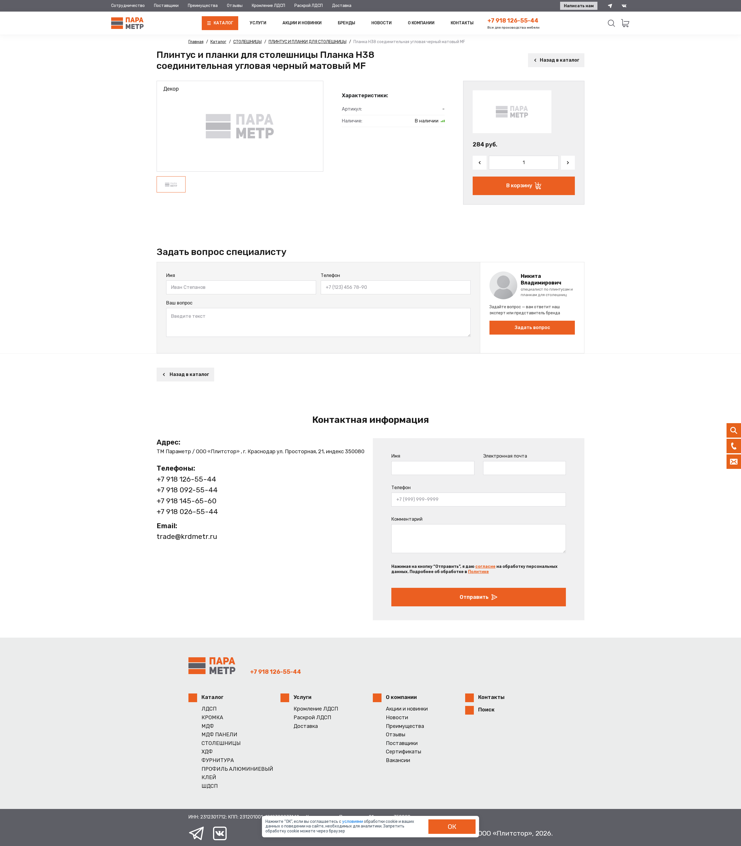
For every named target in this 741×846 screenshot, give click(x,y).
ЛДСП (209, 709)
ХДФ (207, 752)
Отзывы (235, 5)
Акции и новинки (302, 23)
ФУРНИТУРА (217, 760)
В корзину (519, 185)
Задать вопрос (532, 327)
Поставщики (166, 5)
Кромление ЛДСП (268, 5)
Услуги (258, 23)
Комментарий (407, 519)
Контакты (462, 23)
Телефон (330, 275)
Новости (381, 23)
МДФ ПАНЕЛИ (219, 735)
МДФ (207, 726)
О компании (421, 23)
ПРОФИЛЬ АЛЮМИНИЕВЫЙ (237, 769)
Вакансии (398, 760)
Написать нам (579, 5)
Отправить (474, 597)
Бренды (346, 23)
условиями (353, 821)
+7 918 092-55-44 (187, 490)
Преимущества (203, 5)
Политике (478, 571)
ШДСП (209, 786)
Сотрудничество (128, 5)
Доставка (341, 5)
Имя (170, 275)
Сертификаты (403, 752)
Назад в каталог (559, 60)
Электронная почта (505, 456)
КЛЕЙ (208, 778)
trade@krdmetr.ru (187, 536)
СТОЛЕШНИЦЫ (221, 743)
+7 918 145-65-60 (187, 501)
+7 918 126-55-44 (512, 20)
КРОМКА (212, 718)
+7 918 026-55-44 (187, 511)
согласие (485, 566)
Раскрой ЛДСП (308, 5)
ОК (452, 827)
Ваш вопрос (179, 303)
